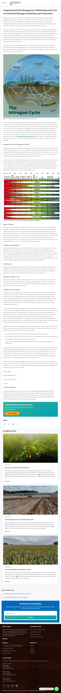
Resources (32, 650)
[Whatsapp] (56, 689)
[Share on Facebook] (8, 423)
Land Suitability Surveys (7, 648)
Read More (7, 481)
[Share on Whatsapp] (17, 423)
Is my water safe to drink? (36, 632)
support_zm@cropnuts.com (8, 681)
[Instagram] (12, 685)
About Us (32, 645)
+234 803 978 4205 (6, 673)
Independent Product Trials (8, 650)
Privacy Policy (42, 690)
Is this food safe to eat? (35, 634)
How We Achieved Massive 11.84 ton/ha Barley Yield (17, 594)
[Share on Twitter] (4, 423)
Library (31, 648)
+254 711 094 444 (6, 666)
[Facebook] (4, 685)
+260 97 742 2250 (6, 679)
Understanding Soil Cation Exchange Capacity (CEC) (19, 519)
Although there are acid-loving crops (26, 136)
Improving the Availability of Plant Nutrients (17, 467)
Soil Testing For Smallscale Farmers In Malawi (16, 597)
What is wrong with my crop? (36, 636)
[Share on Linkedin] (13, 423)
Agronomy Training (6, 653)
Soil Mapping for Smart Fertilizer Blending (11, 645)
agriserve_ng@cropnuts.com (9, 674)
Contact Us (32, 653)
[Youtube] (16, 685)
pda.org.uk (37, 220)
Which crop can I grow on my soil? (37, 629)
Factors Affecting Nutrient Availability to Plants (18, 569)
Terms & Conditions (33, 690)
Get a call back (12, 413)
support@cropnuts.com (7, 668)
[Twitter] (8, 685)
